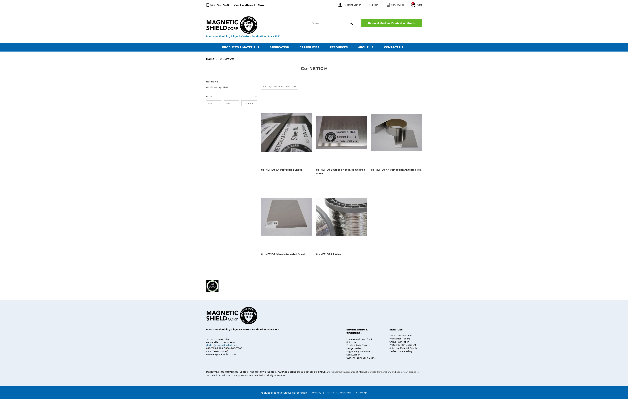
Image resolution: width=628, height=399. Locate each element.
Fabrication (279, 47)
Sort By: (267, 86)
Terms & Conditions (338, 392)
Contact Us (393, 47)
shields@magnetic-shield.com (222, 345)
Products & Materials (240, 47)
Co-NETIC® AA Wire (328, 254)
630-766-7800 (219, 5)
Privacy (316, 392)
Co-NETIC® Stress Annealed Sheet (283, 254)
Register (373, 4)
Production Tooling (399, 338)
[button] (231, 96)
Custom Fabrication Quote (361, 357)
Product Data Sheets (358, 345)
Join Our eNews (243, 5)
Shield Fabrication (399, 341)
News (261, 5)
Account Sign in (352, 4)
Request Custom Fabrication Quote (391, 23)
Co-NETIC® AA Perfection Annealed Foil (396, 169)
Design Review (354, 348)
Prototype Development (402, 345)
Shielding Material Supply (403, 348)
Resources (339, 47)
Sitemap (361, 392)
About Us (366, 47)
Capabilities (309, 47)
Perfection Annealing (400, 351)
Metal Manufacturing (400, 335)
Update (249, 103)
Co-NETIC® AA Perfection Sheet (281, 169)
